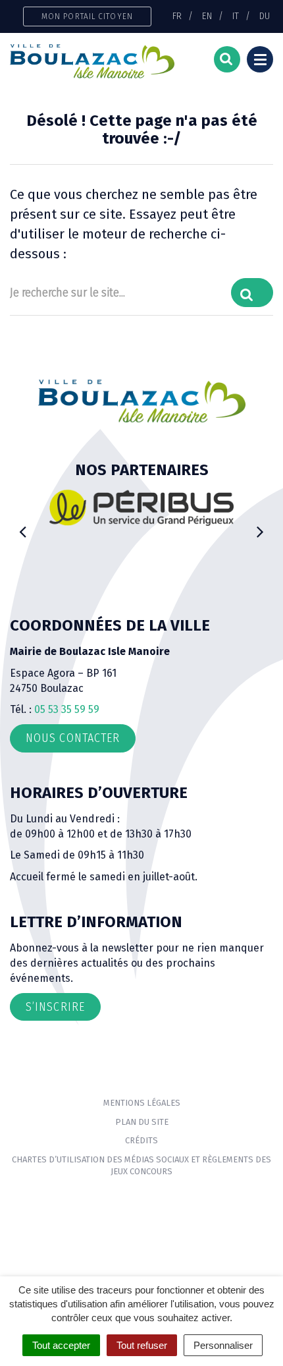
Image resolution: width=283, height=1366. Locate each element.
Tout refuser (141, 1345)
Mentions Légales (141, 1103)
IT (235, 16)
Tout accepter (61, 1345)
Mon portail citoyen (87, 16)
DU (264, 16)
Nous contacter (73, 738)
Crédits (141, 1140)
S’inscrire (55, 1007)
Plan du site (141, 1122)
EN (207, 16)
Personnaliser (223, 1345)
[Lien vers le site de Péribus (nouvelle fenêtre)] (141, 507)
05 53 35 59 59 (66, 709)
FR (177, 16)
